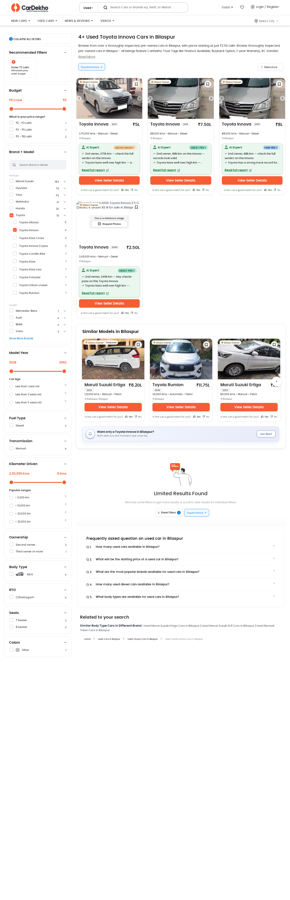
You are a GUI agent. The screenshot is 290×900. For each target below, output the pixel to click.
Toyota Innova (28, 230)
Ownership (18, 537)
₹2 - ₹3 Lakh (24, 123)
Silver (25, 650)
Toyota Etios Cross (31, 238)
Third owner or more (29, 551)
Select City (267, 21)
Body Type (18, 567)
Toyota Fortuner (30, 277)
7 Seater (21, 620)
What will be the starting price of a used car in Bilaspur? (132, 559)
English (226, 7)
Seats (14, 613)
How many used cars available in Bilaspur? (123, 547)
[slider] (11, 109)
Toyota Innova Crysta (33, 246)
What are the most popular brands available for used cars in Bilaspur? (143, 572)
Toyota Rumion (29, 293)
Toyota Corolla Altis (32, 254)
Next (139, 98)
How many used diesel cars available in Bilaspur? (127, 584)
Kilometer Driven (23, 464)
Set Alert (266, 434)
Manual (21, 448)
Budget (15, 90)
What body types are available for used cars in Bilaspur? (132, 597)
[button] (109, 158)
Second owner (25, 545)
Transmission (20, 441)
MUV (30, 574)
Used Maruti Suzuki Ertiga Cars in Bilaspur (172, 626)
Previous (79, 98)
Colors (14, 642)
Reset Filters (170, 512)
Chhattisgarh (25, 597)
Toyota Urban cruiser (33, 285)
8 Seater (21, 627)
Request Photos (112, 224)
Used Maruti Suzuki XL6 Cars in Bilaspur (228, 626)
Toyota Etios (27, 261)
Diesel (20, 425)
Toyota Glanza (29, 222)
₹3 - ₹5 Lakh (24, 130)
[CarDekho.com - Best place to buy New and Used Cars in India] (29, 7)
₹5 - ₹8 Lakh (24, 136)
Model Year (18, 353)
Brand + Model (21, 152)
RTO (12, 590)
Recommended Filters (28, 52)
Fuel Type (17, 418)
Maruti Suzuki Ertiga (104, 387)
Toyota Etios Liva (30, 269)
